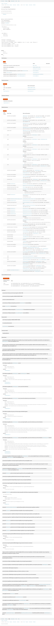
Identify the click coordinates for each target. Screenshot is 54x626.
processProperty (25, 251)
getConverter (25, 183)
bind (23, 139)
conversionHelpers (36, 70)
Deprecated (12, 618)
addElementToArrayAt (26, 120)
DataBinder (4, 14)
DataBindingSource (35, 139)
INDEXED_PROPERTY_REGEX (36, 67)
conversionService (36, 72)
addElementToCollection (26, 123)
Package (6, 618)
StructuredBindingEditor (43, 259)
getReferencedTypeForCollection (28, 202)
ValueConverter (24, 70)
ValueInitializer (13, 200)
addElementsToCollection (27, 130)
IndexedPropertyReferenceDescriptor (33, 247)
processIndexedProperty (26, 246)
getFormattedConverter (26, 194)
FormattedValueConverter (21, 74)
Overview (2, 618)
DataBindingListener (39, 117)
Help (18, 618)
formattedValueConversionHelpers (38, 74)
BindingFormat (7, 504)
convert (24, 174)
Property (11, 4)
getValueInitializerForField (27, 213)
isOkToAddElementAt (26, 236)
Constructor (14, 4)
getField (24, 187)
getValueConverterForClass (27, 210)
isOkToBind (24, 238)
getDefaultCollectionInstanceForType (29, 185)
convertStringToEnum (26, 176)
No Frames (5, 3)
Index (16, 618)
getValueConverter (26, 208)
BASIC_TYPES (35, 65)
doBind (24, 179)
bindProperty (25, 170)
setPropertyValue (25, 261)
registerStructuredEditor (27, 259)
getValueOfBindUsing (26, 219)
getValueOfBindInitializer (27, 215)
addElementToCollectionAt (27, 127)
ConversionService (9, 72)
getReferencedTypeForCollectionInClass (29, 205)
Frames (2, 3)
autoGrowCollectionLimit (31, 89)
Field (8, 4)
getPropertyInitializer (26, 200)
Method (18, 4)
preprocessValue (25, 244)
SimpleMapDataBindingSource (10, 612)
